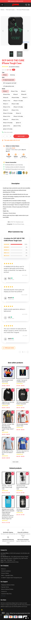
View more (15, 462)
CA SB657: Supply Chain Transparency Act (11, 577)
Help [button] (28, 618)
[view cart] (29, 5)
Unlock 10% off (3, 613)
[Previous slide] (3, 31)
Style (3, 77)
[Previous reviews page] (20, 352)
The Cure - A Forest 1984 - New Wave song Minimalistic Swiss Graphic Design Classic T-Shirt (8, 427)
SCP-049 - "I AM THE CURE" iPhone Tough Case (7, 487)
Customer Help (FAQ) (6, 593)
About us (3, 568)
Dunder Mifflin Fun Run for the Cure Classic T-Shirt (7, 452)
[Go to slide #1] (11, 54)
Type (3, 72)
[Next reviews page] (27, 352)
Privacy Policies (5, 573)
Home (2, 9)
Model (3, 88)
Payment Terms (5, 587)
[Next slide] (28, 31)
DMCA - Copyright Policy (7, 575)
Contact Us (4, 591)
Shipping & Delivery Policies (7, 584)
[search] (26, 5)
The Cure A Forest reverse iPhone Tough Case (21, 487)
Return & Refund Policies (7, 589)
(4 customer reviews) (14, 66)
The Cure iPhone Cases (22, 9)
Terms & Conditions (6, 571)
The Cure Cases (10, 9)
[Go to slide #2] (19, 54)
